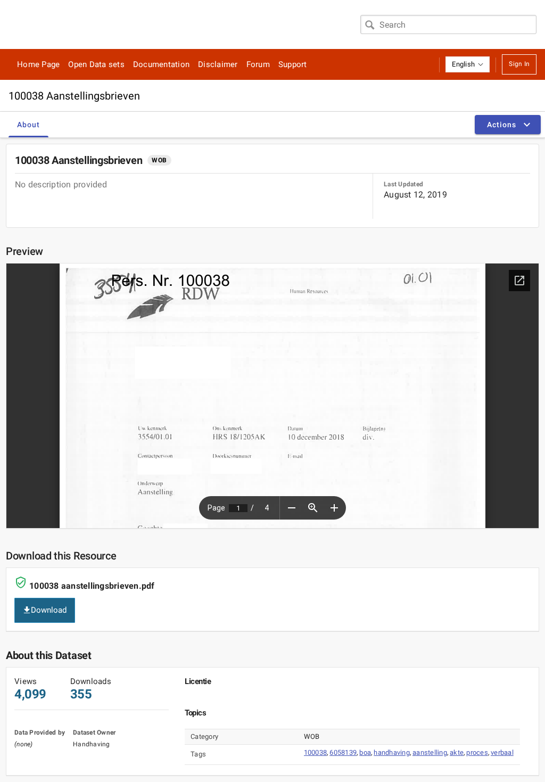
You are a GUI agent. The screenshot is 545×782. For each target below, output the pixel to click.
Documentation (161, 64)
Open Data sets (96, 64)
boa (365, 752)
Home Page (38, 64)
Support (292, 64)
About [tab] (28, 124)
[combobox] (448, 24)
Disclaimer (218, 64)
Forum (258, 64)
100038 (315, 752)
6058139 (343, 752)
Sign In (519, 64)
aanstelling (429, 752)
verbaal (502, 752)
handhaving (392, 752)
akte (457, 752)
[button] (467, 64)
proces (477, 752)
